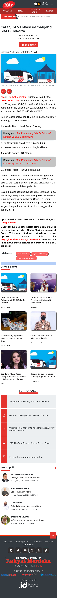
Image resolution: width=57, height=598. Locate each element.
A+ (3, 91)
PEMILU (20, 11)
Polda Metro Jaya (10, 100)
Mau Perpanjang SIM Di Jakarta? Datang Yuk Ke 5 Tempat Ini (27, 135)
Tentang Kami (22, 541)
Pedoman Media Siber (43, 541)
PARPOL (49, 11)
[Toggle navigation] (52, 4)
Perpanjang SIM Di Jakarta (26, 258)
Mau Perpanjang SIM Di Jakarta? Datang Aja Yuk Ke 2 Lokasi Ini (27, 162)
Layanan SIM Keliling (40, 254)
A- (9, 91)
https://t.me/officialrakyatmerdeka (20, 239)
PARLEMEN (7, 11)
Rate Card (7, 541)
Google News (8, 222)
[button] (43, 3)
